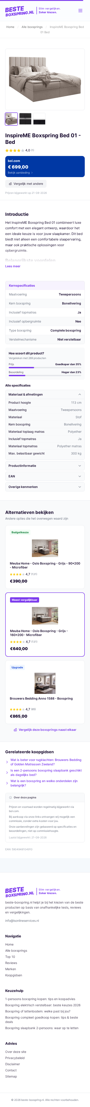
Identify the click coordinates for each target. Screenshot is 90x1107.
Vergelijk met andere (28, 183)
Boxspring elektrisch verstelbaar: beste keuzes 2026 (43, 1005)
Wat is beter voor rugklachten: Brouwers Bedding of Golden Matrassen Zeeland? (45, 762)
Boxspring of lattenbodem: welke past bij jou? (37, 1011)
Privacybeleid (15, 1058)
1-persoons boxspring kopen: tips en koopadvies (40, 999)
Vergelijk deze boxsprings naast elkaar (47, 729)
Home (10, 27)
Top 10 (10, 957)
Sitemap (11, 1076)
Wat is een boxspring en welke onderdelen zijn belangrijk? (44, 783)
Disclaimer (12, 1064)
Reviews (11, 963)
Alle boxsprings (32, 27)
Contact (11, 1070)
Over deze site (15, 1052)
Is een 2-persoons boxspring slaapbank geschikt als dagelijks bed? (46, 772)
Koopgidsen (13, 975)
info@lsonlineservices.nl (22, 920)
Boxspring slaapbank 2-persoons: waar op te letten (41, 1028)
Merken (10, 969)
